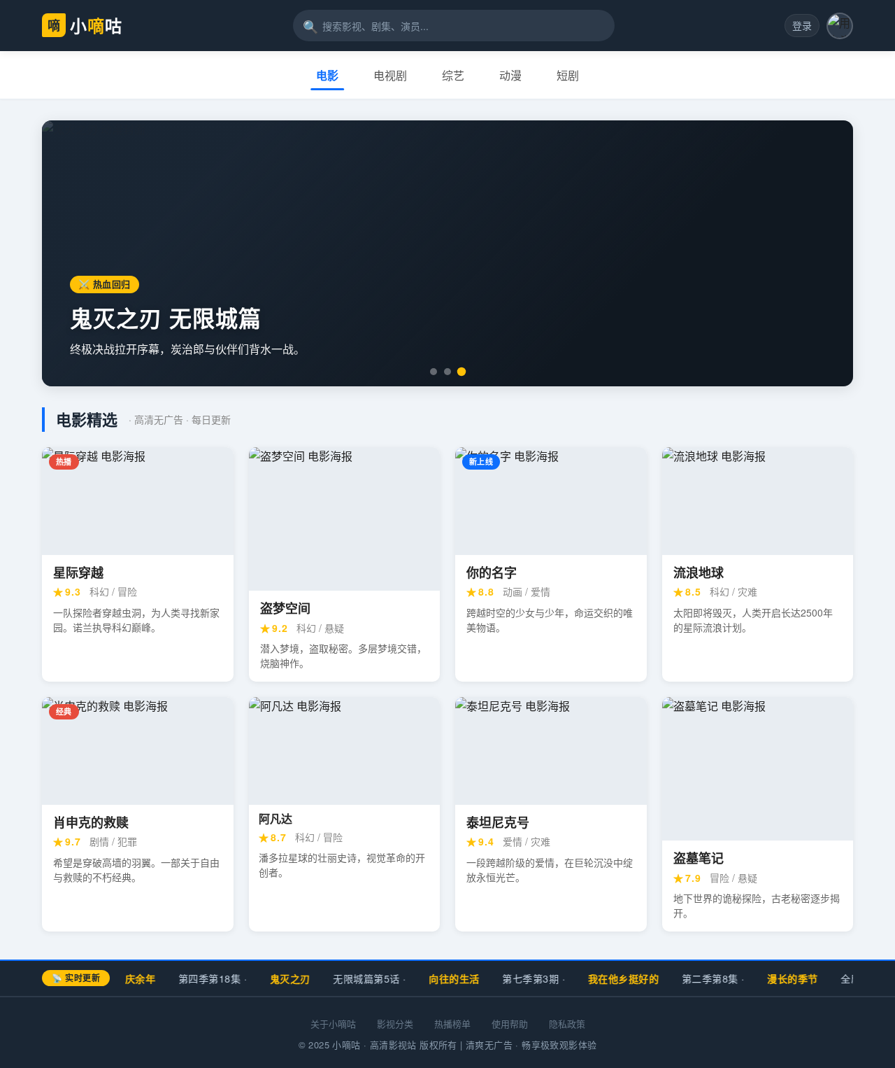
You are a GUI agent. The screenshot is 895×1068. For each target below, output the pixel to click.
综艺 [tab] (453, 75)
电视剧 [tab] (390, 75)
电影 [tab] (327, 75)
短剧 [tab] (568, 75)
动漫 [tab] (510, 75)
